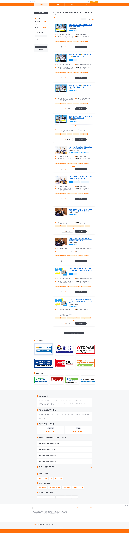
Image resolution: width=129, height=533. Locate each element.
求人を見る (81, 46)
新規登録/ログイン (95, 1)
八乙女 (51, 478)
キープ (88, 1)
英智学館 (68, 497)
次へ (93, 19)
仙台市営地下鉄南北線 (42, 487)
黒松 (56, 478)
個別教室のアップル (60, 497)
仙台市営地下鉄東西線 (66, 487)
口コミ (87, 4)
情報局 (72, 4)
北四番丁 (40, 478)
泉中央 (46, 478)
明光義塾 (40, 497)
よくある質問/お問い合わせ (91, 507)
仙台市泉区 (38, 18)
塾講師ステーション (37, 524)
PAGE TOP (126, 505)
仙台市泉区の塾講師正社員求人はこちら (74, 333)
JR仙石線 (75, 487)
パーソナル (74, 497)
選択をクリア (41, 49)
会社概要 (88, 512)
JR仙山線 (81, 487)
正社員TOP (57, 4)
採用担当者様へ (78, 512)
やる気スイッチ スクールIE (49, 497)
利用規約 (88, 509)
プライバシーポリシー (80, 509)
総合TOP (41, 4)
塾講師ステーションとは (80, 507)
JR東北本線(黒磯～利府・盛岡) (54, 487)
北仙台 (61, 478)
